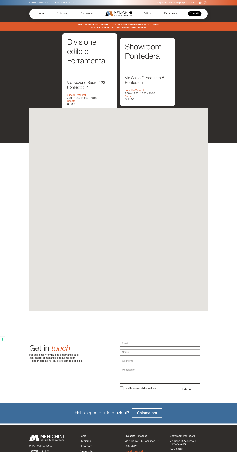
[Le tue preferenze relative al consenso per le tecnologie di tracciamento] (2, 339)
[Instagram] (205, 2)
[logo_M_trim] (118, 13)
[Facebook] (200, 2)
